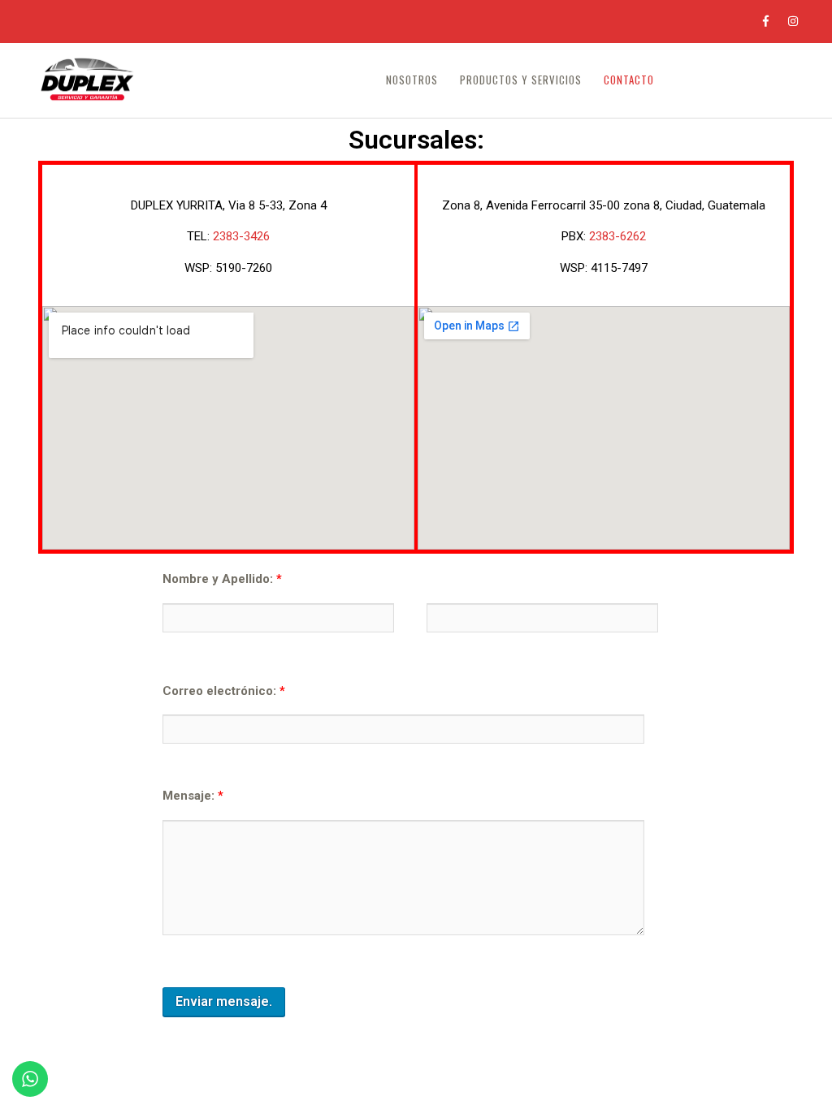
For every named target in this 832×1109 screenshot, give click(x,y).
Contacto (629, 80)
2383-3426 (241, 236)
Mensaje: (192, 795)
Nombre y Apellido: (222, 579)
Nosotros (412, 80)
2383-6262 (617, 236)
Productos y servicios (521, 80)
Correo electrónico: (223, 691)
